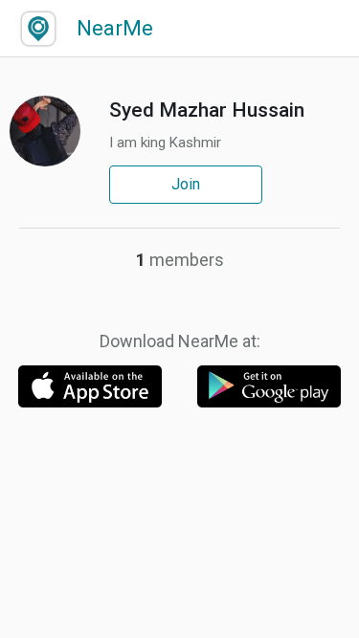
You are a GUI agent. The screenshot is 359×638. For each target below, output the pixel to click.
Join (185, 184)
